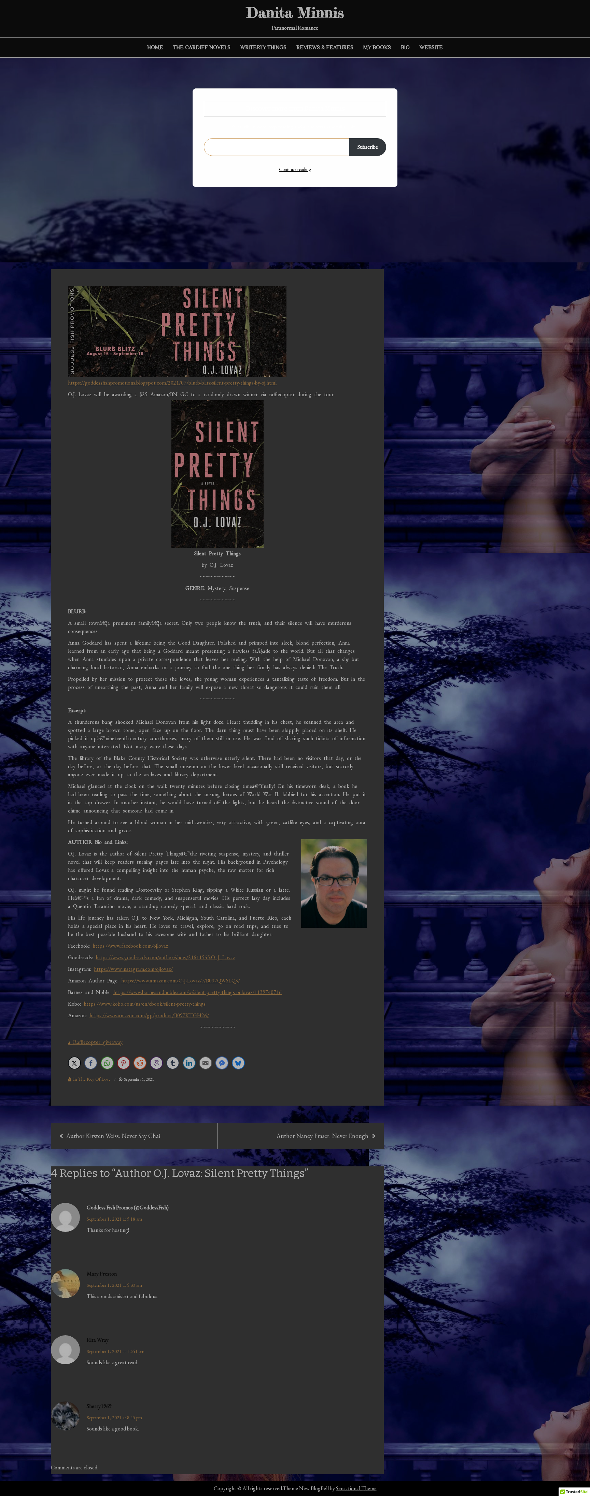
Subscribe (367, 146)
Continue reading (295, 169)
